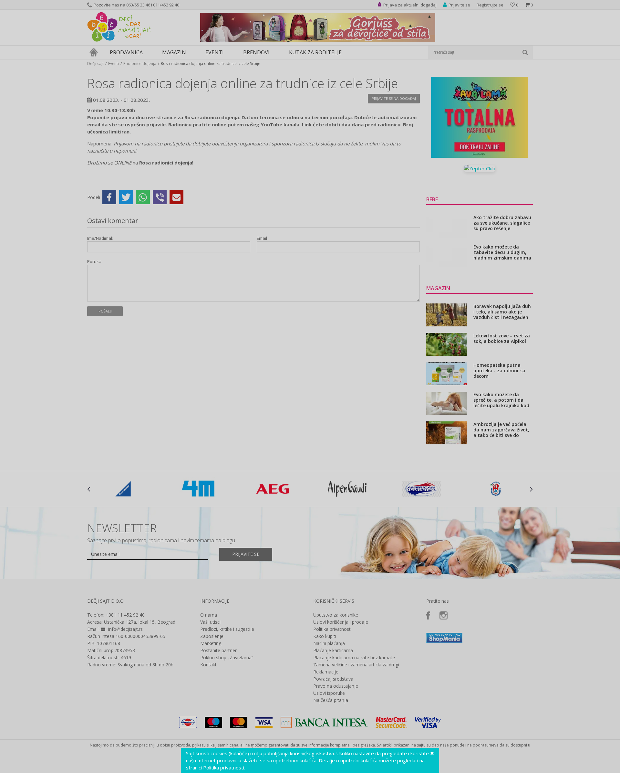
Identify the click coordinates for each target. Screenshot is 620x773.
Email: (196, 72)
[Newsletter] (371, 64)
